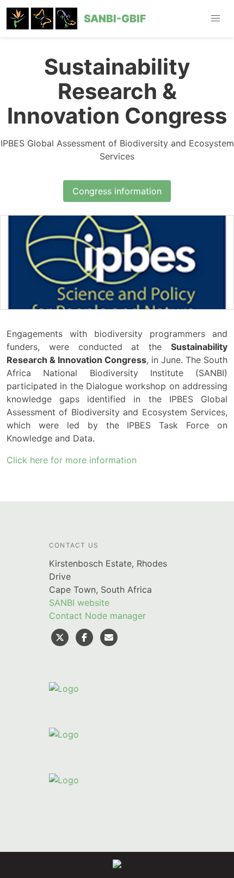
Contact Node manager (97, 615)
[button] (215, 18)
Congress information (117, 191)
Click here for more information (72, 460)
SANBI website (79, 602)
